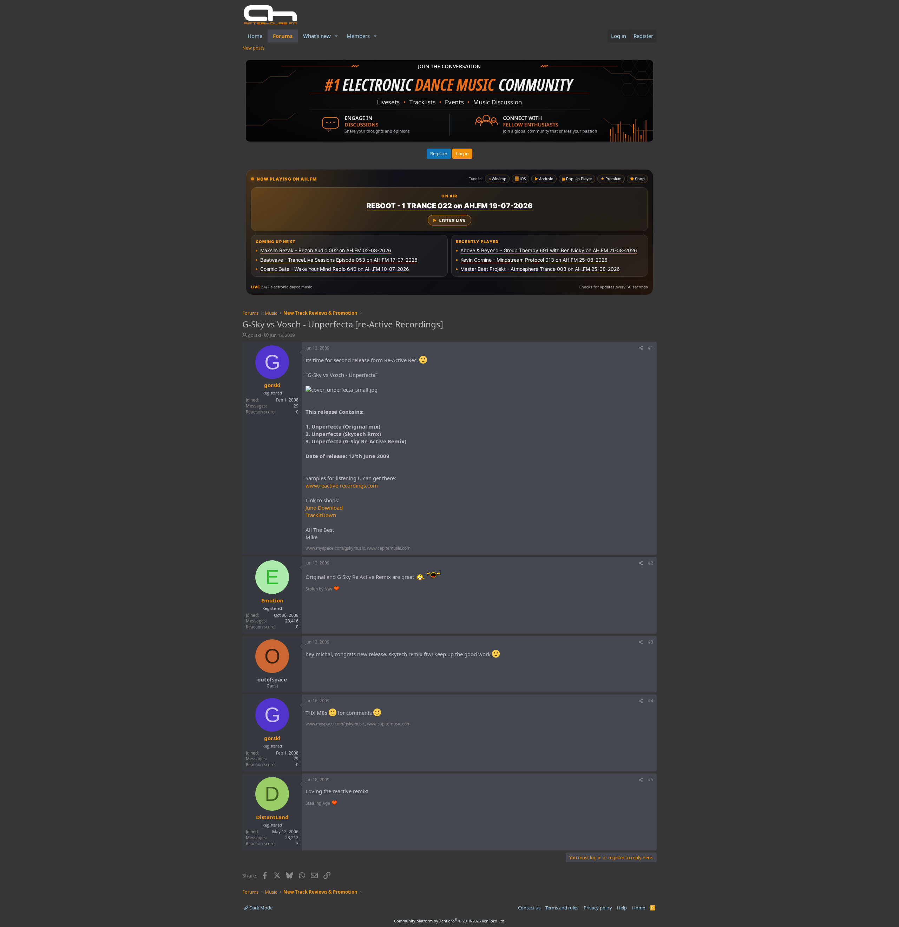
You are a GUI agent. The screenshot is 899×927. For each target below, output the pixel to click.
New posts (253, 48)
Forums (283, 35)
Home (255, 35)
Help (622, 908)
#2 (650, 563)
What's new (317, 35)
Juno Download (324, 507)
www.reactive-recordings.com (342, 485)
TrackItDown (321, 514)
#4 (650, 701)
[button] (336, 36)
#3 (650, 642)
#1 (650, 348)
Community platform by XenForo (449, 920)
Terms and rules (561, 908)
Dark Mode (260, 908)
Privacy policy (598, 908)
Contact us (529, 908)
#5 (650, 780)
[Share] (640, 348)
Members (358, 35)
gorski (254, 335)
